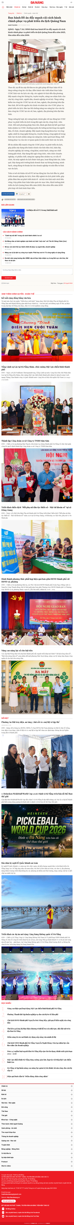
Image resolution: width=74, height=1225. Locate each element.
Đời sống (4, 1107)
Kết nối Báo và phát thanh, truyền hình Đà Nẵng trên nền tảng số (25, 1205)
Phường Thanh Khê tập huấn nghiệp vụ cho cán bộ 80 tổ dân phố (32, 1014)
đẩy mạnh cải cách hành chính (26, 199)
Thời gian (60, 283)
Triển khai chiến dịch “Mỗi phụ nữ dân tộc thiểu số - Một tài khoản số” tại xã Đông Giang (36, 508)
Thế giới (4, 1115)
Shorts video (6, 1166)
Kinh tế (30, 7)
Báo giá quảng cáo (8, 1201)
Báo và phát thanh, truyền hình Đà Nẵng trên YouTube (22, 1216)
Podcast (4, 1162)
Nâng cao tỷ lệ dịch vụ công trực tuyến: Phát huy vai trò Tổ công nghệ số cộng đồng (35, 253)
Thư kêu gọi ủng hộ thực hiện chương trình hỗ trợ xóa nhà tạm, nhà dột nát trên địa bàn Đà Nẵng (38, 1029)
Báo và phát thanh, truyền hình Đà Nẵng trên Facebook (23, 1212)
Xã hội (24, 7)
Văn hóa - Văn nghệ (56, 7)
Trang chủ (11, 13)
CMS (34, 1223)
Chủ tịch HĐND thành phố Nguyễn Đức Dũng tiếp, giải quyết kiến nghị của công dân (39, 1021)
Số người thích (68, 283)
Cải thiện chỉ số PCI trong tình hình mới (41, 210)
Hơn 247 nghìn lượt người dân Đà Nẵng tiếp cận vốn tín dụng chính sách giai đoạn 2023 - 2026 (39, 1052)
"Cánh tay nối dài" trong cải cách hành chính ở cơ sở (23, 235)
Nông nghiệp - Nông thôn (10, 1149)
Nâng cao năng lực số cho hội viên (17, 650)
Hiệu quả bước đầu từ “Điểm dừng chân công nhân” (27, 1076)
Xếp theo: (53, 283)
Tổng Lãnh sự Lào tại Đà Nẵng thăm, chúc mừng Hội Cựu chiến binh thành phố (35, 368)
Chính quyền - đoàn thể (31, 13)
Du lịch (37, 7)
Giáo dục (45, 7)
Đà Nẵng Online (10, 1209)
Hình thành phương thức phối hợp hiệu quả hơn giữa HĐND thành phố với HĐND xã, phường (35, 580)
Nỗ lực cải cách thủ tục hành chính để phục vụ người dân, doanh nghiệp (30, 247)
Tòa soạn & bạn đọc (8, 1132)
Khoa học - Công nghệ (9, 1120)
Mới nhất (9, 7)
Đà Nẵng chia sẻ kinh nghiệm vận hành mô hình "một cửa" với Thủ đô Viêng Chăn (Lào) (36, 241)
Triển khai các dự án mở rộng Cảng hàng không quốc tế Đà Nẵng (31, 934)
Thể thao (4, 1111)
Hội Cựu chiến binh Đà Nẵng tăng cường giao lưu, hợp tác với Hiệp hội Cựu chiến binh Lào (39, 1061)
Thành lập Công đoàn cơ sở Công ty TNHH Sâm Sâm (25, 440)
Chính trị (17, 7)
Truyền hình (5, 1145)
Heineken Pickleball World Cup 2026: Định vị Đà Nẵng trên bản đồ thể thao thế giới (37, 795)
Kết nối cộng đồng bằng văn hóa (16, 298)
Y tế (65, 7)
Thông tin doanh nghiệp (9, 1136)
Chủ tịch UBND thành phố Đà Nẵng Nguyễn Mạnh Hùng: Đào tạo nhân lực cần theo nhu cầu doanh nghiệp (38, 1044)
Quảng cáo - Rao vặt (8, 1141)
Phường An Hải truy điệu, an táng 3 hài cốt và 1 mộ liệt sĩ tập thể (30, 722)
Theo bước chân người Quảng (12, 1124)
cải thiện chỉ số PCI (10, 199)
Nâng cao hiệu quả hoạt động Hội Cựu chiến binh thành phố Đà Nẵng (34, 1008)
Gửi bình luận (9, 278)
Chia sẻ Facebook (8, 194)
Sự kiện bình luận (7, 1157)
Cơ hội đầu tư (6, 1153)
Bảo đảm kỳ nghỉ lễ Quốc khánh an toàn (19, 863)
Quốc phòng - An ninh (9, 1128)
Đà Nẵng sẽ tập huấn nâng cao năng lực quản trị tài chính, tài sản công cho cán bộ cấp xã (39, 1069)
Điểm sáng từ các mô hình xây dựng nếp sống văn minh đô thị (31, 1037)
